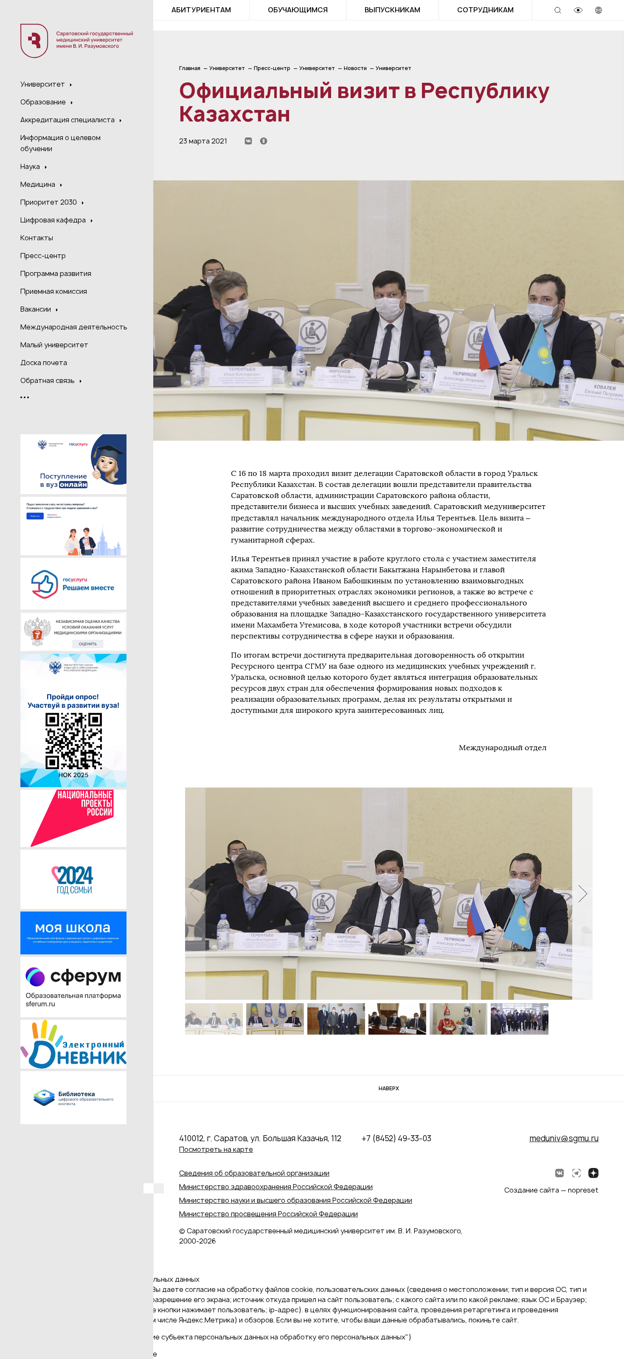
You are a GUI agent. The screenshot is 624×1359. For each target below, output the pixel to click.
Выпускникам (392, 9)
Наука (31, 166)
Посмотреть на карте (216, 1149)
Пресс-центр (43, 255)
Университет (43, 84)
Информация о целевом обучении (60, 143)
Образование (43, 102)
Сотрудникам (485, 9)
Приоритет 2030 (49, 202)
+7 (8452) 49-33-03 (396, 1138)
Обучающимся (298, 9)
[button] (582, 893)
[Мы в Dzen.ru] (593, 1173)
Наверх (389, 1088)
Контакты (36, 237)
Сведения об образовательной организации (254, 1173)
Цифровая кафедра (53, 220)
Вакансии (36, 309)
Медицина (38, 184)
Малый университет (54, 344)
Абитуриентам (201, 9)
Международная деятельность (73, 327)
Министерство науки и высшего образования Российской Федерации (295, 1200)
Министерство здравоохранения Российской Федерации (276, 1186)
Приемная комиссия (53, 291)
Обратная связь (48, 380)
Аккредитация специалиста (68, 119)
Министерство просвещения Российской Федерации (268, 1213)
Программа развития (55, 273)
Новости (355, 68)
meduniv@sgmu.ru (564, 1138)
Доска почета (43, 362)
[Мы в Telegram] (576, 1173)
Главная (189, 68)
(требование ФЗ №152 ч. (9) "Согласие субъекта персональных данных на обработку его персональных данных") (220, 1337)
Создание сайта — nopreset (551, 1190)
